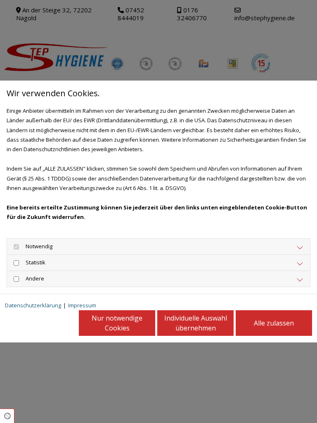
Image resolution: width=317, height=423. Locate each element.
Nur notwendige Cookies (117, 323)
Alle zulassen (274, 323)
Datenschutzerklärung (33, 305)
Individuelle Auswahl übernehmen (195, 323)
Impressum (82, 305)
